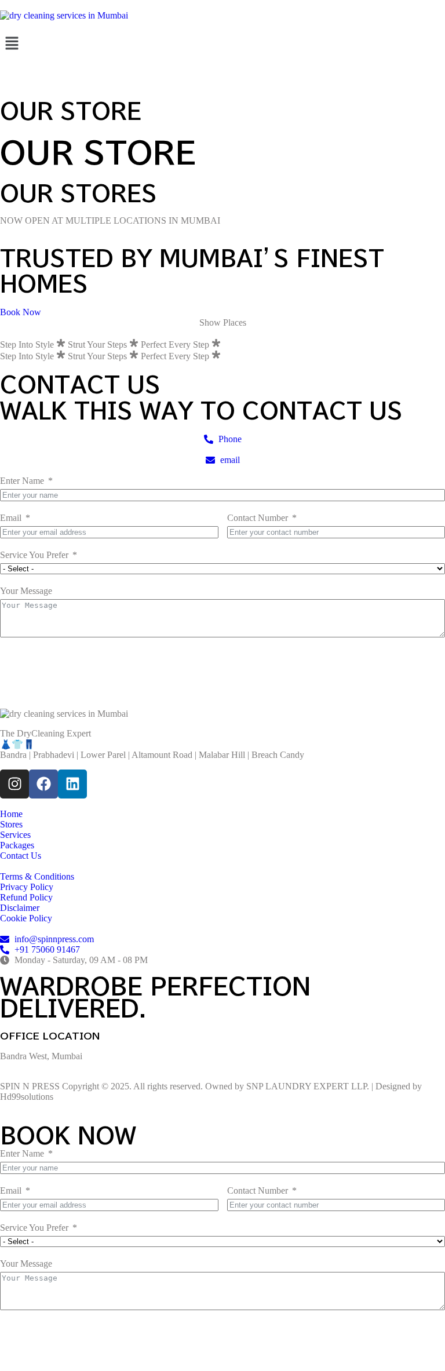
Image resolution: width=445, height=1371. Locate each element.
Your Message (26, 591)
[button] (222, 44)
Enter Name (22, 481)
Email (10, 518)
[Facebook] (43, 784)
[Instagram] (14, 784)
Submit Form (49, 662)
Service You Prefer (34, 555)
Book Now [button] (20, 312)
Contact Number (257, 518)
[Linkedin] (72, 784)
